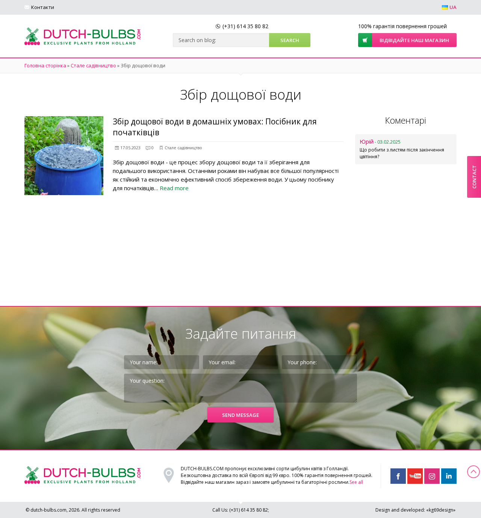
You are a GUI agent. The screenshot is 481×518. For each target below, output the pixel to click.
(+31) (245, 26)
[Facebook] (398, 476)
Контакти (42, 7)
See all (356, 482)
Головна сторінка (45, 65)
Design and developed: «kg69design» (415, 510)
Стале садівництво (93, 65)
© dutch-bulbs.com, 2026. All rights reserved (73, 510)
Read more (174, 188)
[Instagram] (432, 476)
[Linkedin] (449, 476)
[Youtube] (415, 476)
